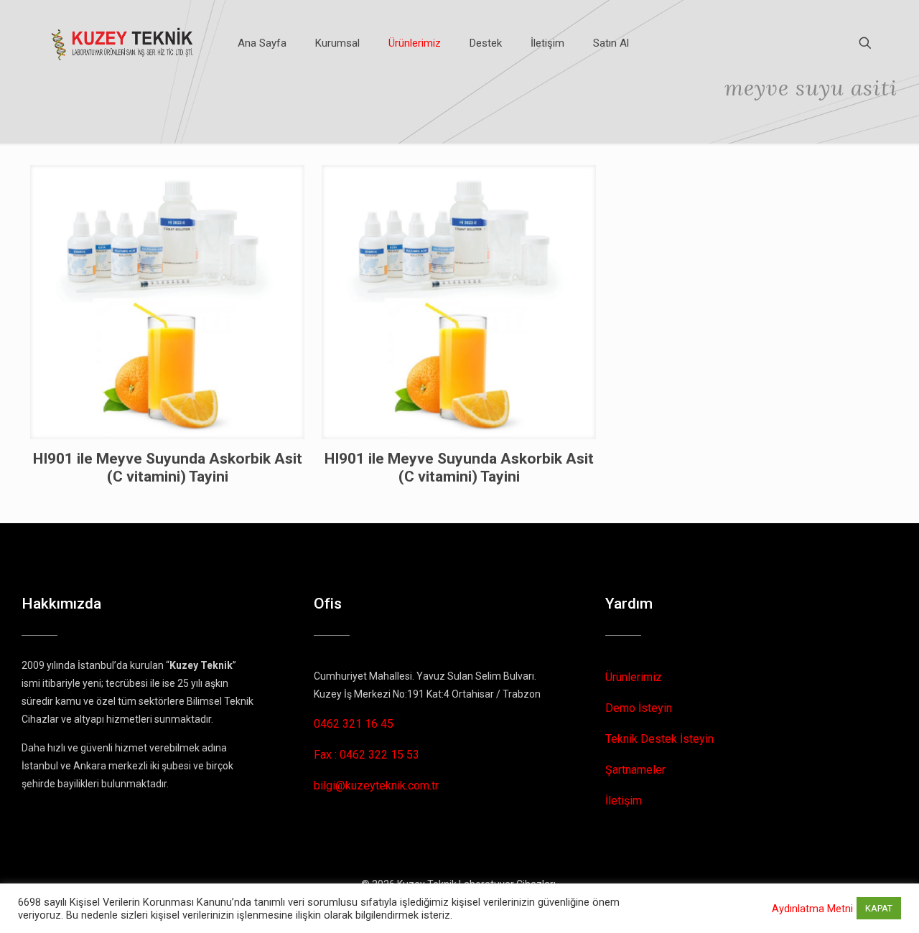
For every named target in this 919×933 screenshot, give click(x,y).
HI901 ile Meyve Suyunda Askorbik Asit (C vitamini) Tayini (167, 467)
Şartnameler (635, 770)
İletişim (623, 800)
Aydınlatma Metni (812, 908)
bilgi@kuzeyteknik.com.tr (376, 785)
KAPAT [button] (878, 908)
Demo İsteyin (638, 708)
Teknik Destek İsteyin (659, 739)
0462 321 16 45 (353, 724)
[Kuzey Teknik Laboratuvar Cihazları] (123, 43)
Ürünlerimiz (633, 677)
